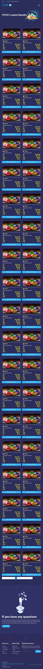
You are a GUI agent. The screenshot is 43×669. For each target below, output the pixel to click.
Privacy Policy (15, 653)
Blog (3, 651)
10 (18, 578)
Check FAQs (6, 626)
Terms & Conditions (16, 651)
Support (8, 1)
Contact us (4, 653)
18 (29, 578)
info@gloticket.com (15, 1)
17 (27, 578)
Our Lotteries (5, 649)
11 (20, 578)
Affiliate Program (16, 647)
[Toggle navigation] (39, 5)
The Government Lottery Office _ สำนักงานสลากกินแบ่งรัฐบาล (12, 664)
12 (22, 578)
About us (4, 646)
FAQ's (14, 649)
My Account (15, 646)
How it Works (5, 647)
